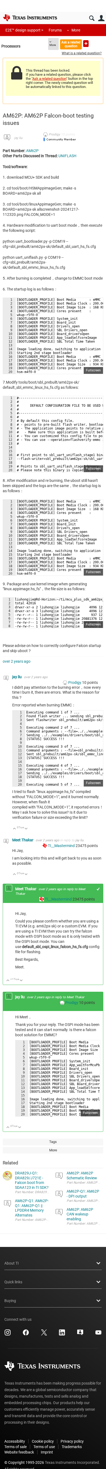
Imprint (47, 1452)
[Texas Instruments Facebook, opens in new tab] (26, 1334)
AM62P (32, 151)
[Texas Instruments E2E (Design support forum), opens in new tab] (80, 1334)
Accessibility (14, 1441)
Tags (53, 1142)
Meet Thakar (23, 840)
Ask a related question (70, 44)
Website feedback (19, 1452)
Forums (55, 30)
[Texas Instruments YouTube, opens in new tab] (98, 1334)
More (75, 30)
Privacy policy (72, 1441)
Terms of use (44, 1447)
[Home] (30, 17)
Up (14, 829)
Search (91, 18)
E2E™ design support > (24, 30)
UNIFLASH (67, 156)
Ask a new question (86, 43)
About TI (11, 1263)
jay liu (18, 138)
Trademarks (72, 1447)
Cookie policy (43, 1441)
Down (26, 829)
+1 (98, 889)
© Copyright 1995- (24, 1462)
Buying (10, 1301)
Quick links (13, 1282)
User (101, 18)
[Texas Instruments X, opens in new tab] (44, 1334)
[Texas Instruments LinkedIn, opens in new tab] (62, 1334)
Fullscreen (93, 370)
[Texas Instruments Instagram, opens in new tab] (7, 1334)
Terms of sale (15, 1447)
